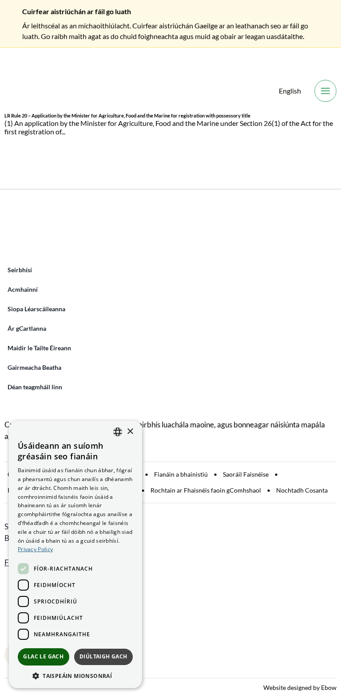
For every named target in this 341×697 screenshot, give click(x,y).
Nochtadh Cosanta (302, 490)
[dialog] (75, 554)
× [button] (130, 431)
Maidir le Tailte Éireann (39, 348)
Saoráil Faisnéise (246, 474)
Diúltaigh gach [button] (103, 656)
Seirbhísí (20, 270)
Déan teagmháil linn (35, 387)
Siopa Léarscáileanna (36, 309)
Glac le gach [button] (43, 656)
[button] (75, 675)
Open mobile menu (325, 91)
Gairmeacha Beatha (34, 367)
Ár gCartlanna (27, 328)
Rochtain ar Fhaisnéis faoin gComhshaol (206, 490)
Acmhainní (23, 289)
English (290, 90)
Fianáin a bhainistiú (181, 474)
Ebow (329, 687)
